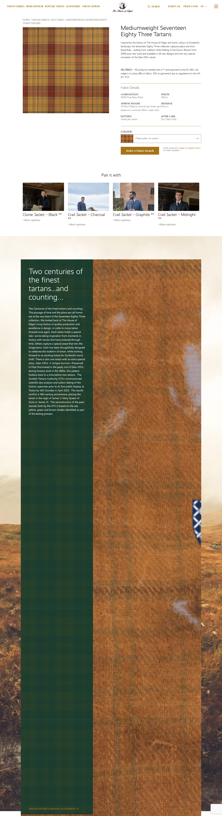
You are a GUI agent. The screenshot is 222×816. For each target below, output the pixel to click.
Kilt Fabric (58, 19)
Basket (174, 6)
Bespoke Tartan (54, 6)
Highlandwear (34, 6)
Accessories (73, 6)
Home (26, 19)
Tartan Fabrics (16, 6)
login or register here (190, 147)
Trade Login (190, 6)
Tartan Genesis (91, 6)
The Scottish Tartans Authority (53, 808)
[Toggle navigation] (216, 6)
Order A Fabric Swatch (140, 150)
